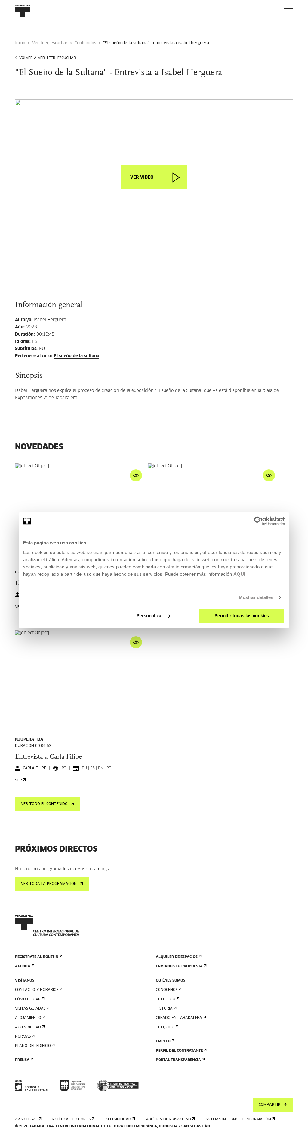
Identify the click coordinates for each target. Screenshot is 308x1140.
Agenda (22, 966)
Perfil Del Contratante (179, 1051)
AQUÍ (239, 574)
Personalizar (150, 615)
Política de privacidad (168, 1119)
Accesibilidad (28, 1027)
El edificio (165, 999)
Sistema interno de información (238, 1119)
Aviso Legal (26, 1119)
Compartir (269, 1105)
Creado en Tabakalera (179, 1018)
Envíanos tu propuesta (179, 966)
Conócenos (166, 990)
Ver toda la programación (49, 884)
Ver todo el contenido (44, 804)
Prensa (22, 1060)
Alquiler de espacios (177, 957)
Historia (164, 1008)
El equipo (165, 1027)
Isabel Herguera (50, 320)
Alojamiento (28, 1018)
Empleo (163, 1041)
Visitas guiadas (30, 1008)
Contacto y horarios (36, 990)
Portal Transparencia (178, 1060)
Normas (23, 1036)
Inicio (20, 43)
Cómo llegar (28, 999)
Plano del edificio (33, 1046)
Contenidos (85, 43)
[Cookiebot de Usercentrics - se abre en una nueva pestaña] (258, 520)
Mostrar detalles (256, 597)
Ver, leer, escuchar (50, 43)
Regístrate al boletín (36, 957)
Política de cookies (71, 1119)
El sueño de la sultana (76, 356)
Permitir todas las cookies (241, 615)
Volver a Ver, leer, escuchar (47, 58)
